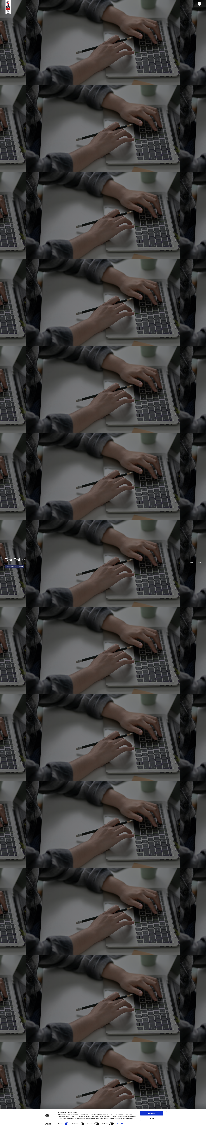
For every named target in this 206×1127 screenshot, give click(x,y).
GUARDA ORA (10, 574)
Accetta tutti (151, 1113)
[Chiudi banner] (166, 1111)
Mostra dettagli (121, 1124)
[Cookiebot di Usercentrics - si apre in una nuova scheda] (47, 1124)
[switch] (82, 1123)
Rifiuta (152, 1118)
